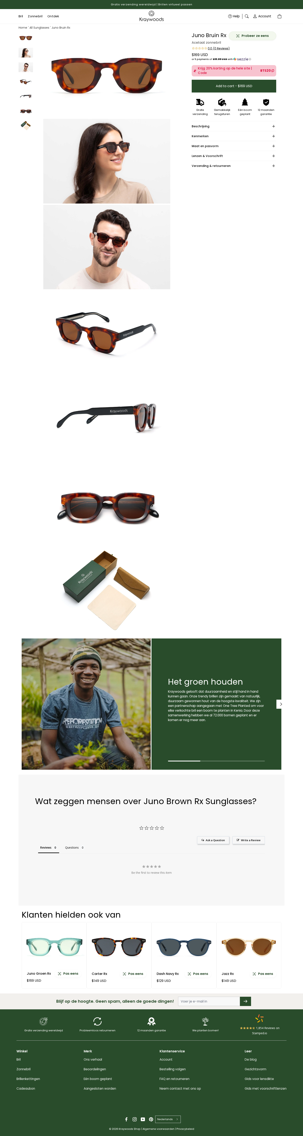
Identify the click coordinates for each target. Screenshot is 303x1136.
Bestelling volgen (173, 1069)
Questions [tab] (72, 847)
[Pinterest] (151, 1119)
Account (264, 16)
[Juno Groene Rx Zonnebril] (54, 947)
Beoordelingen (95, 1069)
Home (23, 28)
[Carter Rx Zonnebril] (119, 947)
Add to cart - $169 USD (234, 86)
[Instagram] (134, 1119)
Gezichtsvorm (255, 1069)
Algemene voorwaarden (158, 1129)
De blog (251, 1059)
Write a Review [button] (251, 840)
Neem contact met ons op (180, 1088)
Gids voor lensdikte (259, 1079)
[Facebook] (126, 1119)
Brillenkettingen (28, 1079)
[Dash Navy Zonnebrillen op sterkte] (184, 947)
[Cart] (279, 16)
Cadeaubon (25, 1088)
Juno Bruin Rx (61, 28)
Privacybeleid (185, 1129)
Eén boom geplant (98, 1079)
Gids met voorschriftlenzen (266, 1088)
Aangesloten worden (100, 1088)
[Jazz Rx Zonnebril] (249, 947)
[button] (234, 59)
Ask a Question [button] (215, 840)
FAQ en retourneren (174, 1079)
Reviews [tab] (45, 847)
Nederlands (165, 1119)
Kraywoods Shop (130, 1129)
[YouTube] (143, 1119)
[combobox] (168, 1119)
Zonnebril (23, 1069)
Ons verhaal (93, 1059)
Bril (18, 1059)
